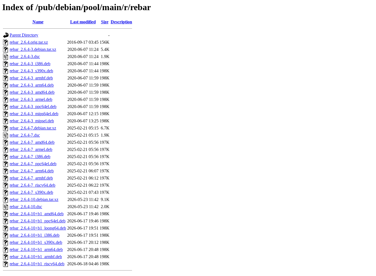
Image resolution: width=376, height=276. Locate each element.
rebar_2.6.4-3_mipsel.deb (32, 120)
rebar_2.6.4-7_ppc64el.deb (33, 163)
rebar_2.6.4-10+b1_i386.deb (34, 235)
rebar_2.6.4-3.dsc (25, 56)
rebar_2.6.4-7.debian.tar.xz (33, 128)
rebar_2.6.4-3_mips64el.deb (34, 113)
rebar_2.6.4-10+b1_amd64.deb (37, 213)
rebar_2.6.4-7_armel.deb (31, 149)
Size (104, 22)
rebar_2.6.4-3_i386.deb (30, 63)
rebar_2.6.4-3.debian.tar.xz (33, 49)
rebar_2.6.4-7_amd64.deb (32, 142)
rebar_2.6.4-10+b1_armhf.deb (36, 256)
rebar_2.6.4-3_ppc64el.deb (33, 106)
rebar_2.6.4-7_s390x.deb (31, 192)
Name (37, 22)
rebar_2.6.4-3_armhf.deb (31, 78)
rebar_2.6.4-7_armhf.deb (31, 178)
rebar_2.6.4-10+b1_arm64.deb (36, 249)
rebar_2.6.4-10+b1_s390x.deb (36, 242)
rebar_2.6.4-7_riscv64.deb (32, 185)
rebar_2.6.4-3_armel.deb (31, 99)
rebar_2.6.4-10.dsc (26, 206)
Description (121, 22)
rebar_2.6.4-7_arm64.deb (32, 171)
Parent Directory (24, 35)
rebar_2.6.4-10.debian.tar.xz (34, 199)
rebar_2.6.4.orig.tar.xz (29, 42)
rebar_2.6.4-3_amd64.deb (32, 92)
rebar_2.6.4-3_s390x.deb (31, 70)
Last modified (83, 22)
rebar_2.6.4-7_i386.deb (30, 156)
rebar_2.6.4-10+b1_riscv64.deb (37, 263)
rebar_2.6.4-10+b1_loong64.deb (38, 228)
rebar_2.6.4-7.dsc (25, 135)
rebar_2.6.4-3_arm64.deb (32, 85)
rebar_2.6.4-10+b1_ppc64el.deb (38, 221)
